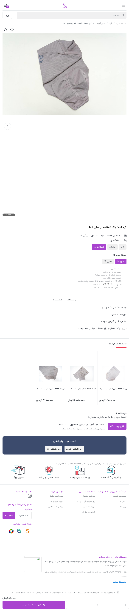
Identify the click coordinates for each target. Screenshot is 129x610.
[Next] (7, 126)
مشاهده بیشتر (119, 582)
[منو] (123, 5)
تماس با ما (122, 501)
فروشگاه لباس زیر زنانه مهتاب (83, 592)
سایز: (123, 255)
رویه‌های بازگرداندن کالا (86, 501)
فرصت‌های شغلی (119, 496)
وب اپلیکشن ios (54, 449)
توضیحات (71, 300)
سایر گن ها (100, 23)
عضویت (9, 515)
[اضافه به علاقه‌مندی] (12, 30)
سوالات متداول (89, 496)
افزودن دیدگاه (117, 426)
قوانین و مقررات (88, 512)
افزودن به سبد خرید (32, 605)
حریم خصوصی (89, 506)
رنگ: (124, 240)
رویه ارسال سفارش (55, 506)
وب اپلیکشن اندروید (74, 449)
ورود (7, 15)
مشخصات (57, 300)
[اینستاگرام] (30, 496)
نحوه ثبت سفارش (56, 496)
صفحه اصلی (121, 23)
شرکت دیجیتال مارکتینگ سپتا (20, 592)
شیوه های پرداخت (56, 501)
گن (110, 23)
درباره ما (123, 506)
